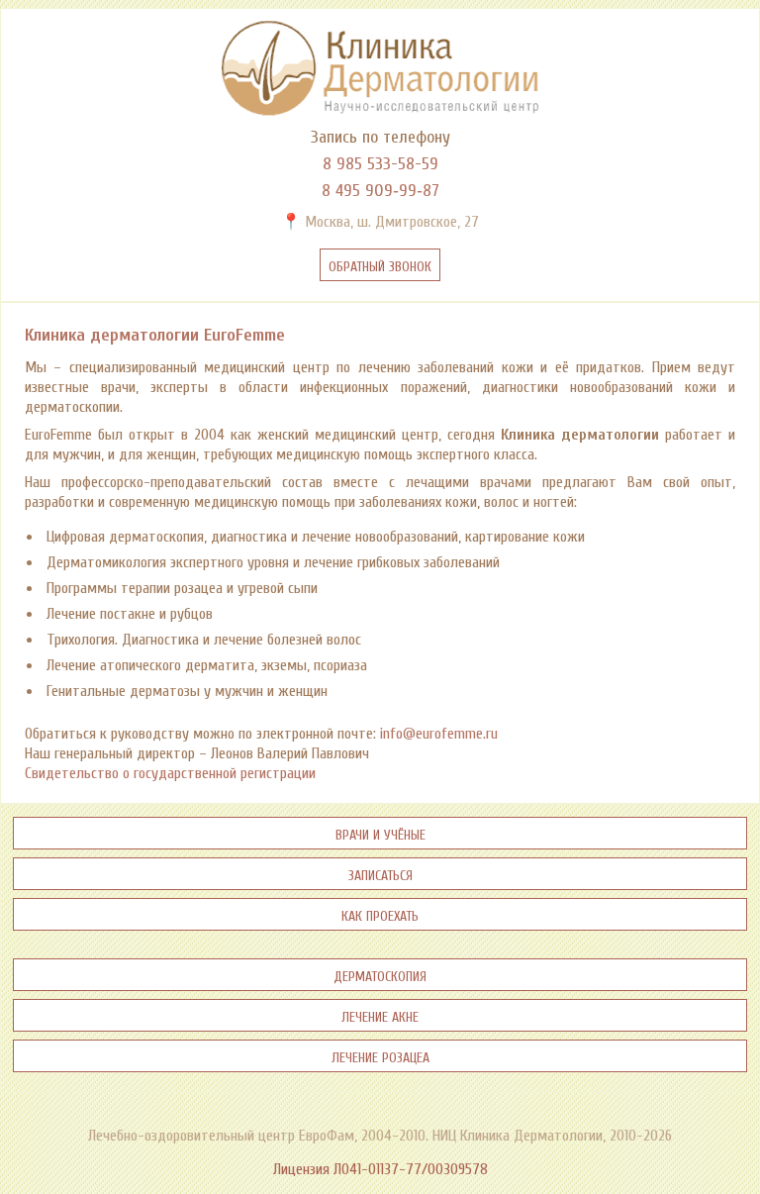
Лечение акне (380, 1015)
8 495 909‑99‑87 (380, 190)
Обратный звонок (380, 264)
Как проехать (380, 914)
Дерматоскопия (380, 974)
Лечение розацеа (380, 1056)
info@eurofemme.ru (439, 734)
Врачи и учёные (380, 833)
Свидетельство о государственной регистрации (170, 773)
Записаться (380, 873)
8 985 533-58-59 (380, 163)
